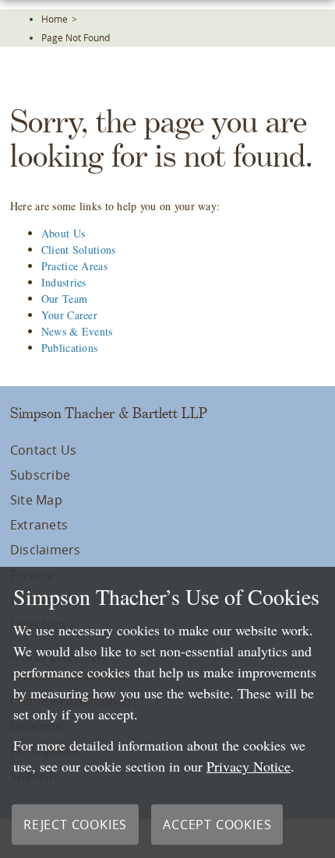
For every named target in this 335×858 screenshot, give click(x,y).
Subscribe (40, 475)
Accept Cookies (217, 824)
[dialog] (167, 712)
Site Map (36, 499)
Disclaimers (45, 549)
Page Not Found (75, 37)
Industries (63, 282)
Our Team (64, 298)
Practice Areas (74, 265)
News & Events (77, 331)
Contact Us (43, 450)
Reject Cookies (75, 824)
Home (54, 18)
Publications (69, 347)
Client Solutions (78, 249)
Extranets (39, 524)
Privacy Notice (248, 766)
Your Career (69, 315)
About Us (63, 233)
